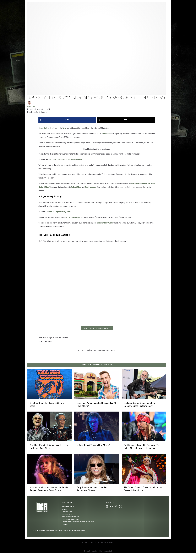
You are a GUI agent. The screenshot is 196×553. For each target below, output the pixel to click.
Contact (65, 524)
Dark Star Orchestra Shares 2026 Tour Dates (47, 404)
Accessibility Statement (70, 517)
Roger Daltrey (44, 128)
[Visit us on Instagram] (107, 506)
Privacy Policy (67, 514)
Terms (64, 509)
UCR (66, 338)
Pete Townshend (73, 217)
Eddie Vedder (90, 187)
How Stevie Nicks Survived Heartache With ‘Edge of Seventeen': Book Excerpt (49, 489)
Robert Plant (76, 187)
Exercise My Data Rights (70, 519)
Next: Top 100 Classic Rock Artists (96, 328)
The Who (61, 338)
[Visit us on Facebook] (117, 506)
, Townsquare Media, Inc (62, 530)
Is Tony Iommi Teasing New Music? (93, 445)
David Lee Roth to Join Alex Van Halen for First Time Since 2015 (49, 446)
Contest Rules (67, 512)
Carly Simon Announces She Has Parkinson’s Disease (92, 489)
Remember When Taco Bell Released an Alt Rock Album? (96, 404)
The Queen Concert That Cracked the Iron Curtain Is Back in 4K (143, 489)
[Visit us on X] (121, 506)
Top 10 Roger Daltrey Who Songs (62, 212)
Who (64, 128)
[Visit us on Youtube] (112, 506)
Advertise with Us (68, 507)
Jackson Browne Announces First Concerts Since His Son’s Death (139, 404)
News (50, 341)
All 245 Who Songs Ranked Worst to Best (65, 159)
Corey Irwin (32, 106)
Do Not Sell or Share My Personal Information (78, 522)
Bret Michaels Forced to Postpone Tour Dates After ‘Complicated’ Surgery (142, 446)
